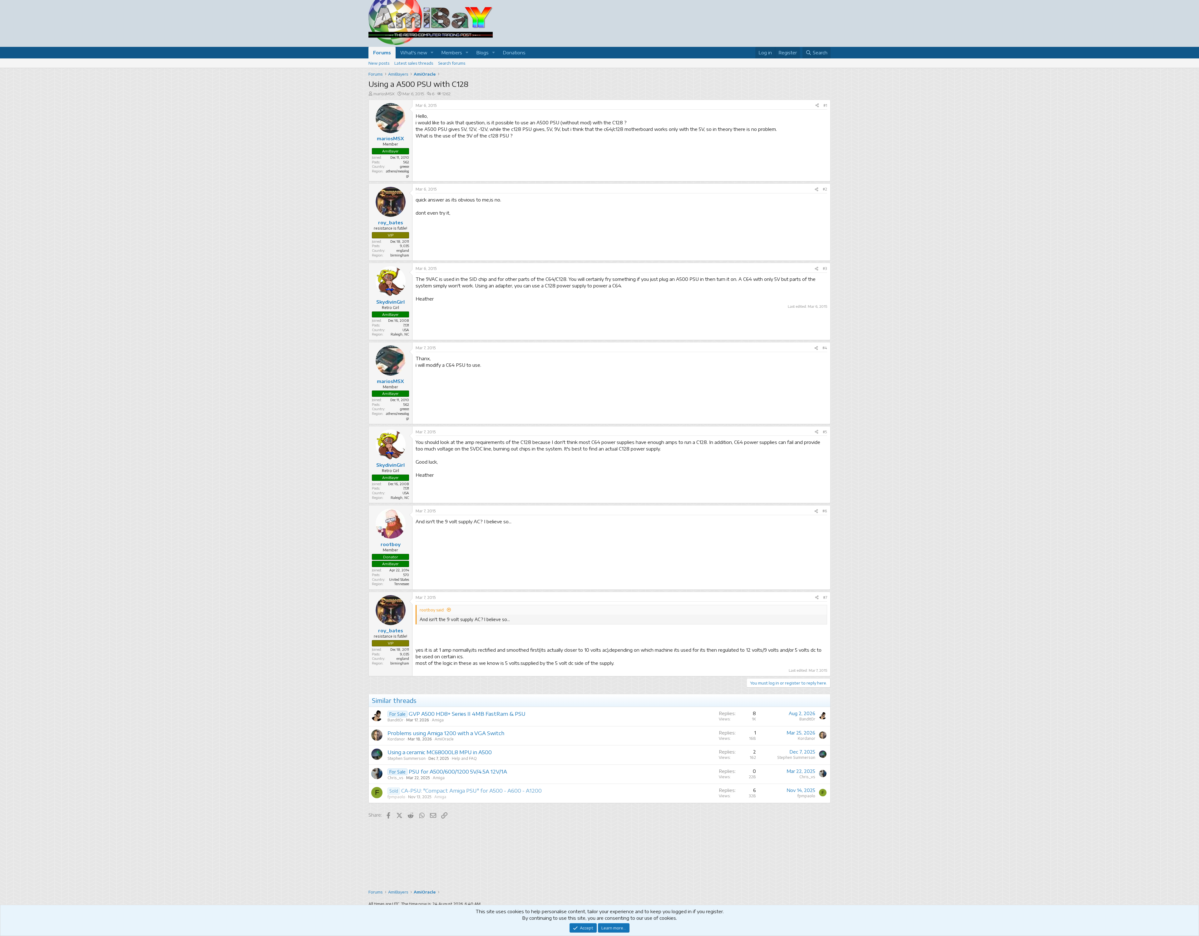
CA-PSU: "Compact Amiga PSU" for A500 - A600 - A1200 (471, 790)
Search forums (451, 63)
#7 (825, 597)
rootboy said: (432, 609)
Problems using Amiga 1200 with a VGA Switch (445, 732)
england (403, 250)
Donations (514, 52)
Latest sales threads (413, 63)
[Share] (817, 105)
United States (399, 579)
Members (451, 52)
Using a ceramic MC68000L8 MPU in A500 (439, 752)
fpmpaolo (396, 796)
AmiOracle (444, 739)
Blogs (482, 52)
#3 (825, 268)
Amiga (438, 720)
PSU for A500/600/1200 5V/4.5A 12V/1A (458, 771)
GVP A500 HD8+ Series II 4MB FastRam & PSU (467, 713)
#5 (825, 432)
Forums (382, 52)
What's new (413, 52)
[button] (432, 52)
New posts (378, 63)
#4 (824, 348)
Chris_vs (395, 777)
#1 (825, 105)
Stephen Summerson (406, 758)
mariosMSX (384, 93)
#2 (825, 189)
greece (404, 166)
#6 (824, 511)
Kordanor (396, 739)
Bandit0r (395, 720)
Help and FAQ (464, 758)
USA (405, 330)
